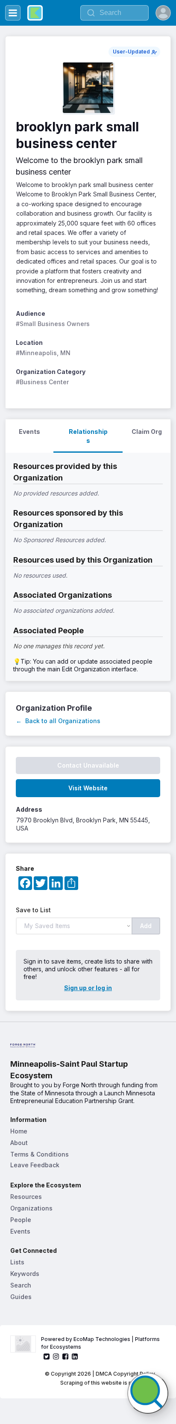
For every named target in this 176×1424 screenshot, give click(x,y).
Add (146, 925)
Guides (21, 1296)
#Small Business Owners (53, 323)
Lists (17, 1262)
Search (20, 1285)
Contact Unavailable (88, 765)
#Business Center (42, 382)
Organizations (31, 1208)
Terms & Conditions (39, 1154)
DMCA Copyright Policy (125, 1374)
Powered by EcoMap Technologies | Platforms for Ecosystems (101, 1343)
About (19, 1142)
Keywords (24, 1273)
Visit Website (88, 788)
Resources (26, 1196)
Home (18, 1131)
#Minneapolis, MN (43, 352)
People (20, 1219)
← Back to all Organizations (58, 720)
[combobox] (114, 13)
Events (20, 1231)
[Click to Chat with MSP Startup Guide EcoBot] (147, 1393)
